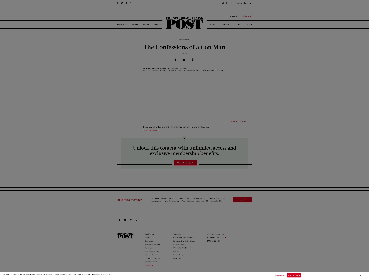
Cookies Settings (280, 275)
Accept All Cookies (294, 275)
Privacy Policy (107, 274)
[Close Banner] (360, 275)
